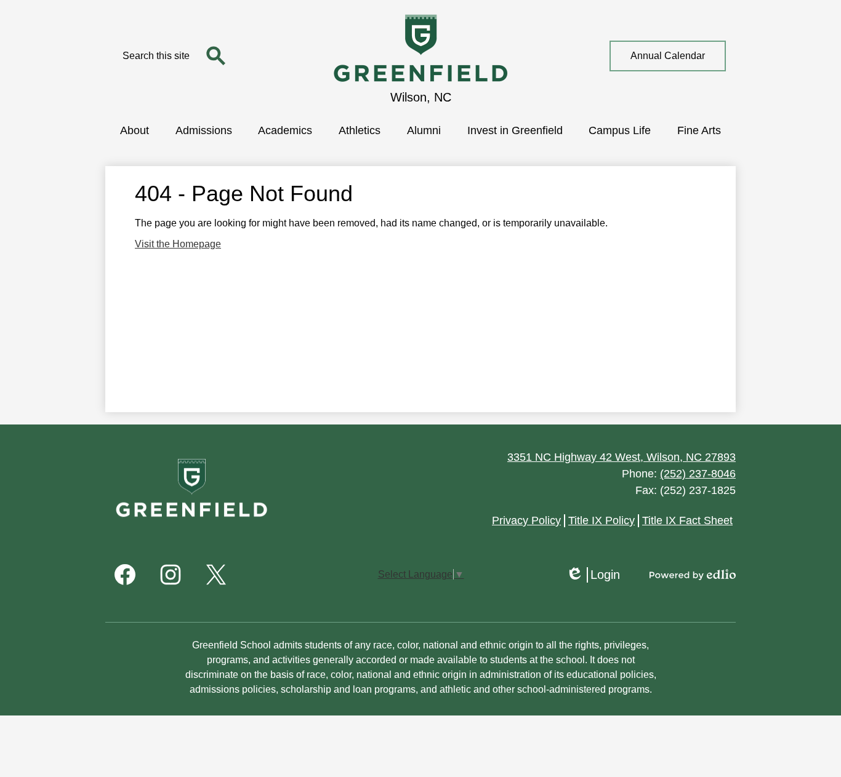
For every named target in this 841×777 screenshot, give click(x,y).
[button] (134, 129)
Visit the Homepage (178, 244)
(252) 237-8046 (698, 474)
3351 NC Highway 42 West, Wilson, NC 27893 (621, 457)
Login (593, 575)
